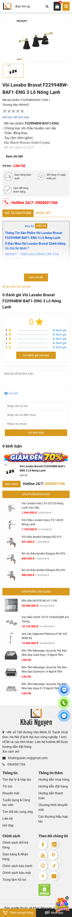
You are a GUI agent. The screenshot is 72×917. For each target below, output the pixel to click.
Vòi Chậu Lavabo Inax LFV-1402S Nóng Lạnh (42, 522)
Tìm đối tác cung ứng (17, 812)
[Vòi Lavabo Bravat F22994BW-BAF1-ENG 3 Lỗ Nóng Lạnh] (10, 471)
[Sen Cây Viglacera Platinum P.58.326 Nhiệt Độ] (11, 638)
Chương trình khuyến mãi (53, 807)
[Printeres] (53, 855)
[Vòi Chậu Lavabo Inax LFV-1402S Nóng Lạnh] (11, 525)
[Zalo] (54, 844)
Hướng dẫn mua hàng (53, 779)
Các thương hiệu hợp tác (53, 819)
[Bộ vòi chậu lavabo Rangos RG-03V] (11, 574)
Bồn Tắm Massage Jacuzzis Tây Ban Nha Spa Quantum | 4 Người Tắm (44, 669)
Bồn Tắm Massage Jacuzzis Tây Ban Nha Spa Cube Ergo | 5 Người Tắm (44, 652)
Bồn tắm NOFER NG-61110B (39, 600)
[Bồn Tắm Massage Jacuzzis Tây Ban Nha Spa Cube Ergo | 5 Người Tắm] (11, 655)
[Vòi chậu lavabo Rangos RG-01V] (11, 541)
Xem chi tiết (14, 156)
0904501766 (16, 764)
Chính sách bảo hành (17, 866)
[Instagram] (42, 865)
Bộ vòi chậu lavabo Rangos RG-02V (43, 553)
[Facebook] (42, 844)
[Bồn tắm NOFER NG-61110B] (11, 605)
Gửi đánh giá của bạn (36, 355)
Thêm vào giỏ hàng (21, 912)
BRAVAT (24, 104)
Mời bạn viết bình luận (15, 117)
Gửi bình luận (36, 432)
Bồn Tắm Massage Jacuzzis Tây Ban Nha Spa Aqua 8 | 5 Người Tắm (44, 686)
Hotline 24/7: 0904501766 (33, 202)
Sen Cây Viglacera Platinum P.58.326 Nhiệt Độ (44, 636)
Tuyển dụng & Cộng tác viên (16, 802)
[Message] (64, 718)
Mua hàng (11, 484)
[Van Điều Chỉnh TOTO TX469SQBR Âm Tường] (11, 622)
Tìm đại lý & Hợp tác (16, 779)
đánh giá (59, 330)
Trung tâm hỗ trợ (14, 880)
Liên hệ (7, 819)
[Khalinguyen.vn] (7, 6)
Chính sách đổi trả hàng (15, 845)
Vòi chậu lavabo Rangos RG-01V (42, 536)
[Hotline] (64, 705)
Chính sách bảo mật (16, 873)
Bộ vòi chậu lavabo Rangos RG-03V (43, 570)
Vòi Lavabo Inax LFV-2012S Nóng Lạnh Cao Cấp (42, 505)
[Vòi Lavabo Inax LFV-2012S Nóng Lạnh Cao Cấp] (11, 508)
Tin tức (7, 786)
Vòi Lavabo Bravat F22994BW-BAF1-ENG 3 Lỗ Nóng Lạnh (43, 468)
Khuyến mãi (10, 793)
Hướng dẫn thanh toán (50, 795)
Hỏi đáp (8, 825)
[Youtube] (42, 855)
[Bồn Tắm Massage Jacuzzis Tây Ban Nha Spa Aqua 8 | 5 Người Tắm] (11, 688)
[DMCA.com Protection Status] (54, 890)
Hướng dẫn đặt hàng (53, 786)
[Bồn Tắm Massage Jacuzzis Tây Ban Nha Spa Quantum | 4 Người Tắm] (11, 672)
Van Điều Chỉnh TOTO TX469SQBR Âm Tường (45, 619)
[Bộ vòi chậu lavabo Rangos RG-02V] (11, 558)
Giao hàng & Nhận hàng (15, 856)
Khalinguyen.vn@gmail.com (27, 758)
